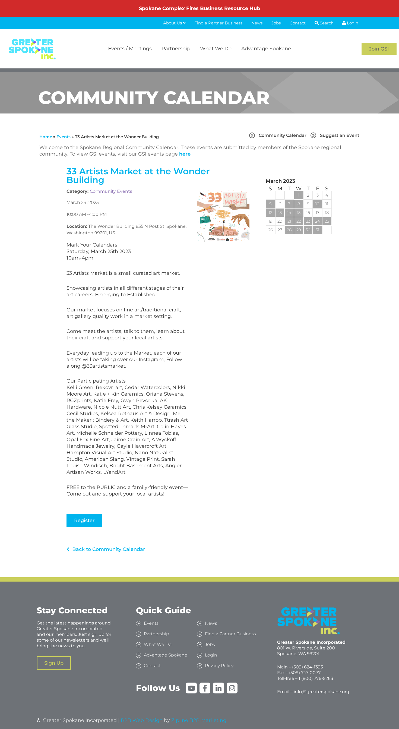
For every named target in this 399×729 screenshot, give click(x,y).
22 (298, 221)
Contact (298, 23)
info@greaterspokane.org (321, 691)
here (185, 154)
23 (308, 221)
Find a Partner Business (218, 23)
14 (289, 212)
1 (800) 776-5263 (316, 678)
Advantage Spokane (266, 49)
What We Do (216, 49)
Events (63, 136)
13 (280, 212)
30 (308, 229)
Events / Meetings (130, 49)
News (256, 23)
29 (298, 229)
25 (327, 221)
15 (298, 212)
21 (289, 221)
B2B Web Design (142, 720)
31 (317, 229)
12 (270, 212)
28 (289, 229)
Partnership (176, 49)
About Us (173, 23)
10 (317, 203)
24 (317, 221)
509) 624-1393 (308, 667)
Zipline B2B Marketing (198, 720)
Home (45, 136)
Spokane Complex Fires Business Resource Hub (199, 8)
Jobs (276, 23)
